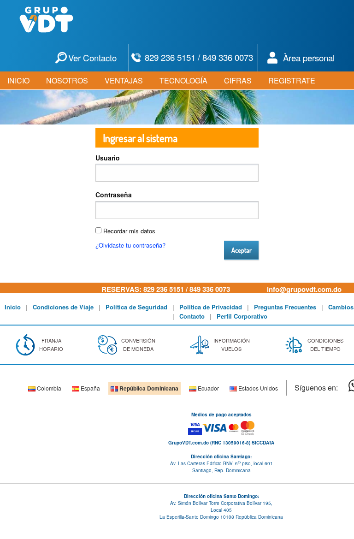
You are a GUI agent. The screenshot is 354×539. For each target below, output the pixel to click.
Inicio (13, 306)
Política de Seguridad (136, 306)
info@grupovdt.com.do (304, 289)
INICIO (18, 80)
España (89, 388)
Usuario (107, 157)
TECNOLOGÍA (183, 80)
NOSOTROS (67, 80)
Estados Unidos (257, 388)
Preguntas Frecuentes (285, 306)
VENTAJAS (124, 80)
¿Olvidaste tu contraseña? (130, 245)
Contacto (192, 316)
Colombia (48, 388)
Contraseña (113, 194)
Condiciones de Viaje (63, 306)
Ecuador (207, 388)
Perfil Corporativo (242, 316)
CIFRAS (238, 80)
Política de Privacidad (210, 306)
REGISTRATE (291, 80)
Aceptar (241, 250)
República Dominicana (148, 388)
